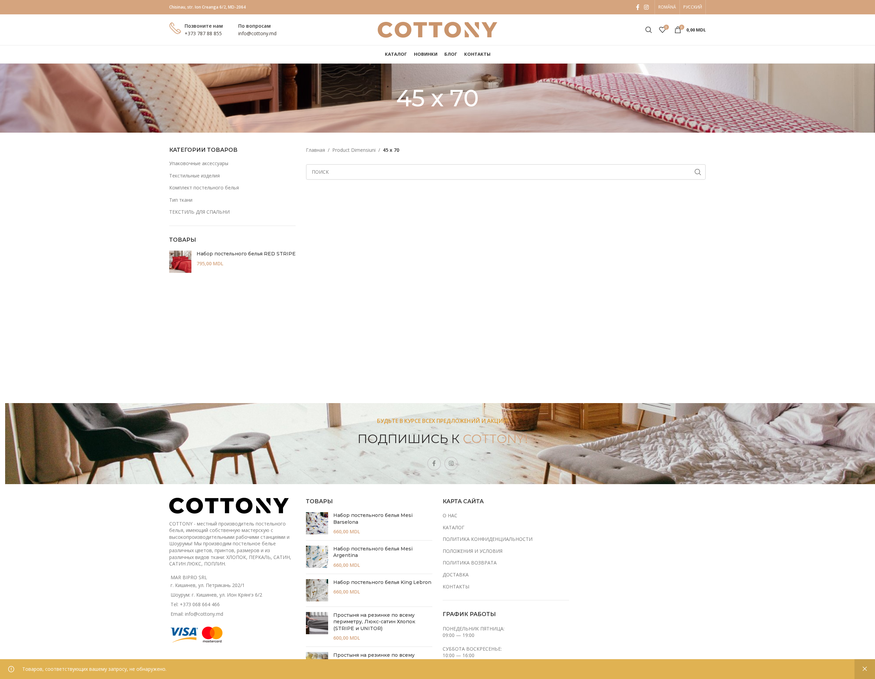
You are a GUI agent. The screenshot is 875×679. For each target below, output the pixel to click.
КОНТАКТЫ (456, 586)
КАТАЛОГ (454, 527)
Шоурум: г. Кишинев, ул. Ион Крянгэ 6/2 (216, 594)
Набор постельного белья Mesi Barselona (373, 518)
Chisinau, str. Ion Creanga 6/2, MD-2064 (207, 7)
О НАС (450, 515)
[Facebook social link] (638, 7)
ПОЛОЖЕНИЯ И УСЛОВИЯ (472, 551)
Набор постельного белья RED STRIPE (246, 254)
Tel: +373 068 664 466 (195, 604)
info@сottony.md (257, 33)
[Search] (649, 30)
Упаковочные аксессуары (198, 163)
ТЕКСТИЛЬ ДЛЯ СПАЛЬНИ (199, 212)
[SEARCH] (698, 172)
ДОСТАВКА (456, 574)
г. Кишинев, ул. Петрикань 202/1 (208, 585)
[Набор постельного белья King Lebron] (317, 590)
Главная (315, 150)
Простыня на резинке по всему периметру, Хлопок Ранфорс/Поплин (381, 658)
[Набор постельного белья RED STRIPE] (180, 262)
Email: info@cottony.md (197, 614)
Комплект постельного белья (204, 187)
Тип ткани (180, 200)
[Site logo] (437, 29)
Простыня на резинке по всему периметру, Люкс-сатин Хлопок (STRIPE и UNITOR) (374, 621)
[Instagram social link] (646, 7)
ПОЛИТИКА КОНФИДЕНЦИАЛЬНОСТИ (488, 539)
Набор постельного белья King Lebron (382, 582)
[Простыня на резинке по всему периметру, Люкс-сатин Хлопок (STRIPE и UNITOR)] (317, 626)
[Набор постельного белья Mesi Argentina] (317, 557)
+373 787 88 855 (203, 33)
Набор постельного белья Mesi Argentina (373, 552)
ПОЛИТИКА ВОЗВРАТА (470, 562)
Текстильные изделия (194, 175)
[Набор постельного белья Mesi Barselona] (317, 523)
